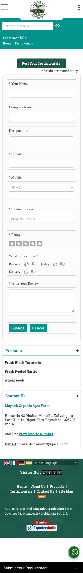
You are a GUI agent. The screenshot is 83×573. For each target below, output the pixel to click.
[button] (36, 434)
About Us (38, 486)
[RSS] (42, 496)
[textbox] (28, 26)
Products (13, 350)
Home (7, 43)
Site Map (66, 491)
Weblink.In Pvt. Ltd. (54, 513)
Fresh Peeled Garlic (21, 371)
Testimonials (21, 491)
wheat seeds (15, 380)
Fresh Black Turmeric (23, 362)
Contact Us (45, 491)
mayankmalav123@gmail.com (43, 444)
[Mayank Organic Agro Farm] (38, 10)
